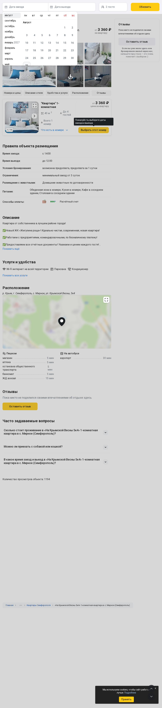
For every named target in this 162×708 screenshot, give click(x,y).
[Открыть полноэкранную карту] (57, 322)
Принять (126, 699)
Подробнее (130, 692)
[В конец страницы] (151, 696)
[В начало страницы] (151, 688)
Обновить (145, 6)
